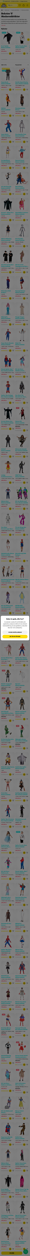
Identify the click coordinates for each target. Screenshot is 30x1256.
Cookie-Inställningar (15, 632)
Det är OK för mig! (15, 636)
